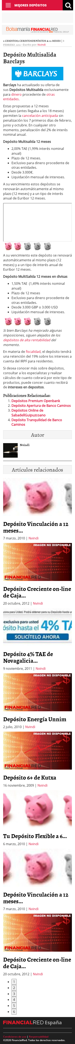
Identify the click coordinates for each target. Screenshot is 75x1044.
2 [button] (14, 987)
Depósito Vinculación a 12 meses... (35, 527)
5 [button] (14, 1005)
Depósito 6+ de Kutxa (29, 777)
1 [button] (14, 981)
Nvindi (42, 44)
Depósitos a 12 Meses (46, 41)
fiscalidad (33, 351)
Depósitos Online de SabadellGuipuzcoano (28, 412)
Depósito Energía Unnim (34, 719)
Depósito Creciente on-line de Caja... (37, 592)
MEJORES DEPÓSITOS (30, 5)
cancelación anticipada (40, 115)
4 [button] (14, 999)
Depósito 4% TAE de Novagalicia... (28, 657)
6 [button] (14, 1011)
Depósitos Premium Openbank (35, 401)
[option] (37, 574)
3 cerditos (25, 41)
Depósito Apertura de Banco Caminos (41, 405)
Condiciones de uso (14, 1036)
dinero (16, 94)
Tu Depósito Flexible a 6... (35, 835)
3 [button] (14, 993)
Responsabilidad (38, 1036)
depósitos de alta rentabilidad (26, 340)
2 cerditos (10, 41)
